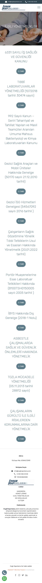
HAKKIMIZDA (21, 491)
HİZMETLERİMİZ (21, 494)
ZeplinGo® (11, 570)
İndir (22, 71)
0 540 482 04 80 (32, 1)
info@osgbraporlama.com (15, 1)
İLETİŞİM (21, 500)
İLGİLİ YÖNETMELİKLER (21, 496)
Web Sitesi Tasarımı (19, 570)
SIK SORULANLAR (21, 498)
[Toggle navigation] (38, 7)
